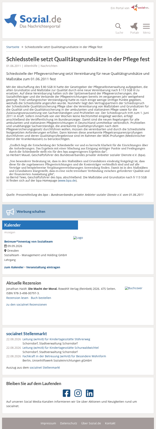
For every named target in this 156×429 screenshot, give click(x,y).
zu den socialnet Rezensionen (26, 304)
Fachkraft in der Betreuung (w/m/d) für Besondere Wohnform (64, 356)
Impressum (48, 423)
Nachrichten (49, 66)
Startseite (12, 47)
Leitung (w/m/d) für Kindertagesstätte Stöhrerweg (56, 339)
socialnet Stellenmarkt (26, 333)
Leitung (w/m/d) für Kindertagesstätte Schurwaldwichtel (61, 348)
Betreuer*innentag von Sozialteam (28, 241)
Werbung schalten (31, 211)
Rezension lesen (17, 298)
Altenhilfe (30, 66)
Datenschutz (68, 423)
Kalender (12, 225)
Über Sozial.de (91, 423)
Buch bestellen (41, 298)
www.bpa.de (67, 180)
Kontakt (110, 423)
